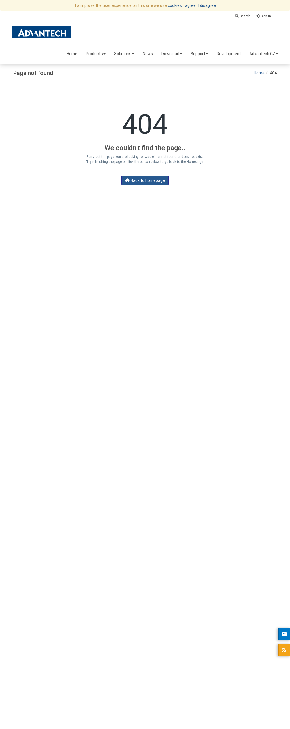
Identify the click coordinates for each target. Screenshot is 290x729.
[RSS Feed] (284, 650)
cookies (175, 5)
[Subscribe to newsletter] (284, 634)
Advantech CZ (262, 53)
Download (170, 53)
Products (94, 53)
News (148, 53)
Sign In (265, 16)
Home (72, 53)
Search (244, 16)
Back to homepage (147, 180)
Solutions (122, 53)
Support (198, 53)
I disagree (207, 5)
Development (229, 53)
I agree (190, 5)
